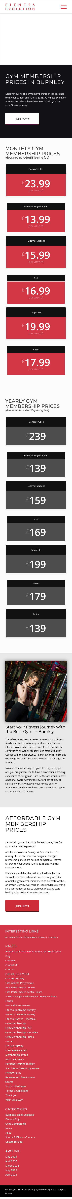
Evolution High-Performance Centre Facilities (31, 996)
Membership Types (16, 1054)
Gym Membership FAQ (18, 1027)
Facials (9, 1000)
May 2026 (11, 1156)
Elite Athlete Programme (19, 983)
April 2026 (11, 1161)
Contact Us (11, 965)
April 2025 (11, 1174)
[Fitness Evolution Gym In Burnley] (29, 6)
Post (8, 1132)
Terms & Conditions (16, 1090)
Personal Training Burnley (20, 1063)
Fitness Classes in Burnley (20, 1014)
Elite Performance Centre (20, 987)
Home (9, 1041)
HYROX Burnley (14, 1045)
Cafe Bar (10, 960)
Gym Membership (15, 1023)
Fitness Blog (12, 1119)
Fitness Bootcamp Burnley (20, 1009)
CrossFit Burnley (14, 978)
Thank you (11, 1095)
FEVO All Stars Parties (18, 1005)
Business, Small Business (19, 1114)
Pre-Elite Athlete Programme (22, 1068)
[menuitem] (62, 6)
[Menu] (62, 6)
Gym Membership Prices (19, 1036)
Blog (8, 956)
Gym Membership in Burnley (21, 1032)
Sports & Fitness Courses (20, 1137)
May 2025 (11, 1170)
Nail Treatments (14, 1059)
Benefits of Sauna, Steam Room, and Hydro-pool (33, 951)
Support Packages (15, 1086)
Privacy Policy (13, 1072)
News (8, 1128)
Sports (9, 1081)
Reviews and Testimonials (20, 1077)
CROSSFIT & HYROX (17, 974)
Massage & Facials (16, 1050)
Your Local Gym (14, 1099)
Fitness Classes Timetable (20, 1018)
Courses (10, 969)
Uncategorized (13, 1141)
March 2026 (12, 1165)
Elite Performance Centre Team (23, 992)
